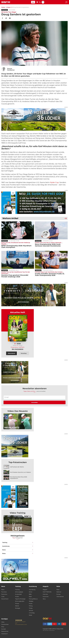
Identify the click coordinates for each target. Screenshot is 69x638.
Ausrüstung (5, 546)
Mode (30, 615)
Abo (33, 2)
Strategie (17, 608)
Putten (17, 596)
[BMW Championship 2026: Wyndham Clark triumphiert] (17, 230)
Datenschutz (4, 631)
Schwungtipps (19, 592)
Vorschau (24, 353)
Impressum (4, 633)
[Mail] (10, 18)
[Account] (43, 3)
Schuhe (31, 610)
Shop (2, 626)
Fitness (17, 603)
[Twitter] (6, 18)
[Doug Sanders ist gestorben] (18, 421)
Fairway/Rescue (33, 599)
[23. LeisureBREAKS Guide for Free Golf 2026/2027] (34, 203)
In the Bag (31, 612)
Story (44, 599)
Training (4, 542)
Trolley (31, 608)
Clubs (2, 596)
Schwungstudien (19, 601)
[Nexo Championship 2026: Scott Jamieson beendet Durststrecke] (51, 230)
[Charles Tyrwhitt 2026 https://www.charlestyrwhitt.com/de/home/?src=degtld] (34, 295)
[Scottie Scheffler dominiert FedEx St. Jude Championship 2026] (51, 260)
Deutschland (4, 599)
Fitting (31, 606)
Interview (45, 594)
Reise (4, 553)
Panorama (4, 594)
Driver (30, 592)
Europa (58, 594)
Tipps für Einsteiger (20, 599)
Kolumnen (46, 596)
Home (3, 7)
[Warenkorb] (37, 2)
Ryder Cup (54, 182)
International (60, 596)
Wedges (31, 601)
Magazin (45, 589)
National (59, 592)
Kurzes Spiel (18, 594)
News (9, 7)
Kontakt (3, 629)
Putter (30, 603)
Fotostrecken (5, 624)
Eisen (30, 596)
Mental (17, 606)
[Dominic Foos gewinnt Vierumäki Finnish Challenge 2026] (17, 260)
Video (2, 622)
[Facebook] (2, 18)
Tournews (4, 10)
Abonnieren (11, 353)
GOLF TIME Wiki (47, 592)
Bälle (30, 594)
